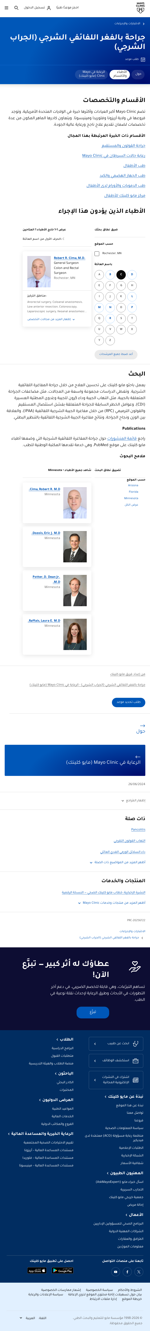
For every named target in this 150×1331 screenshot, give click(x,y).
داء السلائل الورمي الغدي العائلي (122, 852)
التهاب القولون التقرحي (129, 841)
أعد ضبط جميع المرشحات (116, 354)
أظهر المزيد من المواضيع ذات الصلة (120, 862)
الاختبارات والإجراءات (127, 23)
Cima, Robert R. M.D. (44, 489)
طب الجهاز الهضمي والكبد (122, 176)
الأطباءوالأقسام (120, 74)
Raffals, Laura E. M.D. (44, 621)
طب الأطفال (134, 166)
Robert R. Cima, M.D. (69, 258)
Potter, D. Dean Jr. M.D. (46, 580)
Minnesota (131, 498)
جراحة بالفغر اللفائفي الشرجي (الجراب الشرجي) (109, 938)
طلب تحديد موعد (129, 702)
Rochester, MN (111, 253)
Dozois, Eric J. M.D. (45, 533)
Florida (133, 492)
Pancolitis (138, 830)
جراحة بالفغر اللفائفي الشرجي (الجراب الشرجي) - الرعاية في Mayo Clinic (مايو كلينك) (87, 685)
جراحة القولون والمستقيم (123, 146)
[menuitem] (138, 74)
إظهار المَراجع (135, 801)
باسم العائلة (103, 264)
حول (138, 74)
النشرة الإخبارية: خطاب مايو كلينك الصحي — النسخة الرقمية (103, 893)
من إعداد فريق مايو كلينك (127, 674)
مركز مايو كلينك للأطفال (124, 196)
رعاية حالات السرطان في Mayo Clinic (113, 156)
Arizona (133, 485)
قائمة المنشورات (122, 439)
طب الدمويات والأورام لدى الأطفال (116, 186)
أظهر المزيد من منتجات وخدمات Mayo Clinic (114, 903)
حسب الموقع (104, 244)
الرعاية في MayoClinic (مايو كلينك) (92, 74)
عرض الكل (131, 505)
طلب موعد (132, 59)
